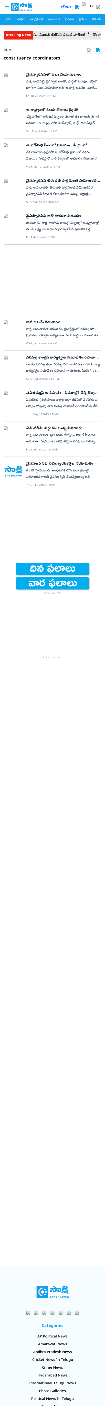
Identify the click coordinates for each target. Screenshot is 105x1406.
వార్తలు (21, 20)
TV (92, 7)
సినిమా (69, 20)
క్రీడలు (82, 20)
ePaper (68, 7)
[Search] (77, 7)
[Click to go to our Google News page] (77, 1313)
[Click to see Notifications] (98, 7)
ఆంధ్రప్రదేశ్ (36, 20)
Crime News (52, 1368)
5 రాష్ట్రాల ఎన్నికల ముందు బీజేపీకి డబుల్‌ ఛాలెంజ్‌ (40, 35)
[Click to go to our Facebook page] (28, 1313)
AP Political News (52, 1336)
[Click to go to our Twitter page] (45, 1313)
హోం (8, 20)
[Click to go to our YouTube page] (61, 1313)
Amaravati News (52, 1344)
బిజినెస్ (96, 20)
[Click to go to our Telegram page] (69, 1313)
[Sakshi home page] (52, 1291)
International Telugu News (52, 1383)
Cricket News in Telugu (52, 1360)
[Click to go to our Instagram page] (53, 1313)
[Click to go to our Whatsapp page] (36, 1313)
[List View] (97, 50)
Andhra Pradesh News (52, 1352)
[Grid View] (89, 50)
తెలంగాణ (54, 20)
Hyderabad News (53, 1375)
